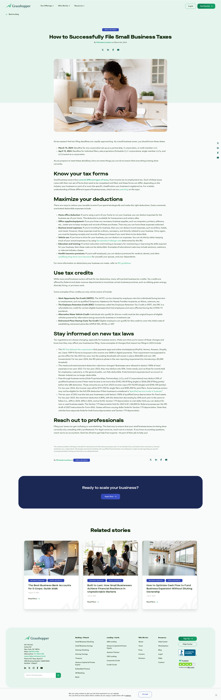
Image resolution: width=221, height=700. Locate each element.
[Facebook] (37, 668)
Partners (141, 658)
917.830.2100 (34, 654)
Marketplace (163, 646)
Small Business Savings (84, 646)
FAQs (160, 658)
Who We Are (63, 6)
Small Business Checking (84, 642)
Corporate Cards (113, 660)
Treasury (78, 658)
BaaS (77, 677)
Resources (78, 6)
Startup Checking (82, 650)
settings (128, 695)
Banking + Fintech (82, 637)
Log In (190, 6)
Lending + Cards (113, 637)
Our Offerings (46, 6)
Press (140, 650)
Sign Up (186, 639)
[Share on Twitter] (103, 50)
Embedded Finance (82, 669)
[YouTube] (41, 668)
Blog (160, 650)
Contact (161, 662)
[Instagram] (34, 668)
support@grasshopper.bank (35, 656)
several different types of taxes (94, 180)
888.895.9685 (31, 651)
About (140, 642)
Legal (160, 654)
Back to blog (14, 14)
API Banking (79, 673)
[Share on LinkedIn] (108, 50)
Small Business (111, 29)
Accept (145, 694)
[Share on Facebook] (113, 50)
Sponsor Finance (113, 652)
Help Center (163, 642)
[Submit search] (58, 675)
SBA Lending (112, 642)
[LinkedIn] (25, 668)
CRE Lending (112, 656)
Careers (141, 654)
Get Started (205, 6)
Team (140, 646)
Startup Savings (81, 654)
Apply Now (109, 497)
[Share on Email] (118, 50)
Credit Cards (112, 665)
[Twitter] (29, 668)
